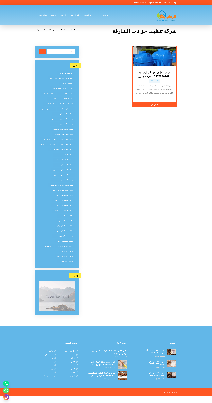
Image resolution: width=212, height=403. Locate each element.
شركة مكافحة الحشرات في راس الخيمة (62, 185)
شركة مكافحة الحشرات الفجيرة (64, 165)
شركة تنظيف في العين (66, 144)
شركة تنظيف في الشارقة (49, 139)
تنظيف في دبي (53, 98)
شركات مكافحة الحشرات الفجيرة (63, 114)
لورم (52, 368)
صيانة (73, 358)
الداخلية (72, 365)
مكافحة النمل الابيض (67, 251)
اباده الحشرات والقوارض (66, 73)
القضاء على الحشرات (67, 83)
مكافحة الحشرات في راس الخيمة (63, 236)
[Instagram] (6, 397)
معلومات (71, 372)
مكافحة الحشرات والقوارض (65, 246)
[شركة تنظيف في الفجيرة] (166, 15)
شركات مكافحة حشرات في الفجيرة (63, 129)
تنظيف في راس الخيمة (66, 104)
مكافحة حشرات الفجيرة (66, 261)
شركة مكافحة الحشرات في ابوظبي (63, 170)
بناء (74, 354)
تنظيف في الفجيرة (67, 98)
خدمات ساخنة (48, 376)
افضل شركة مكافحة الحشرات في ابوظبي (61, 78)
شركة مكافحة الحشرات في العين (63, 175)
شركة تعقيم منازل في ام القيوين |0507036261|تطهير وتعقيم (102, 363)
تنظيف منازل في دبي (48, 109)
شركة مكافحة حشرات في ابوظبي (63, 200)
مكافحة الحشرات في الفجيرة (65, 231)
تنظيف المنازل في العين (66, 93)
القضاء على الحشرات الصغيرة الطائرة (62, 88)
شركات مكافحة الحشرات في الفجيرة (62, 124)
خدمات (51, 361)
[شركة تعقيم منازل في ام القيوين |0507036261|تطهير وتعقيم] (122, 364)
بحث (42, 52)
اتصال (73, 368)
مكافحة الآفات (69, 351)
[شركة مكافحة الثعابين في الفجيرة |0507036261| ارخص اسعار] (122, 375)
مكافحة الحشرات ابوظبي (66, 216)
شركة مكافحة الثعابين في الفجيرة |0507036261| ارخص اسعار (101, 374)
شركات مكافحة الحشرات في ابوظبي (62, 119)
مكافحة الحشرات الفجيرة (66, 221)
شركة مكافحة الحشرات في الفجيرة (63, 180)
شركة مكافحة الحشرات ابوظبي (64, 160)
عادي (73, 361)
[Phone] (6, 384)
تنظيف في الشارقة (49, 93)
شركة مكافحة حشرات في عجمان (63, 210)
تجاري (51, 358)
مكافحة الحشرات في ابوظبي (65, 226)
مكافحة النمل (48, 246)
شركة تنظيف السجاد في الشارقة (64, 134)
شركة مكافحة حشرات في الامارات (63, 205)
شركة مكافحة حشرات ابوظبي (64, 195)
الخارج (51, 365)
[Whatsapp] (6, 390)
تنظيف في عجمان (50, 104)
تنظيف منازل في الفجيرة (66, 109)
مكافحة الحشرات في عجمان (65, 241)
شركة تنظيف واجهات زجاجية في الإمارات (61, 149)
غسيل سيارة (49, 354)
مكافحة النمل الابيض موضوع (65, 256)
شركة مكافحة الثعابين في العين (64, 154)
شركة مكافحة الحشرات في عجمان (63, 190)
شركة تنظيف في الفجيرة (48, 144)
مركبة (51, 351)
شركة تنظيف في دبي (67, 139)
